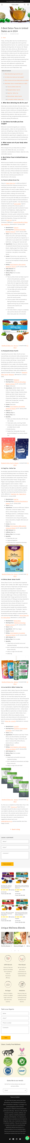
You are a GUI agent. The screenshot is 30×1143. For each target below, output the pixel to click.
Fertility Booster (6, 946)
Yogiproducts (22, 494)
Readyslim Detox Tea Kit (14, 90)
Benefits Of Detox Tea (7, 345)
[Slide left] (11, 950)
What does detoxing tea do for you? (14, 74)
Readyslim (11, 374)
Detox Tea (7, 721)
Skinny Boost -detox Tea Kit (15, 96)
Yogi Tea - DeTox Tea (12, 93)
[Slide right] (18, 950)
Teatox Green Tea (10, 183)
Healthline (7, 224)
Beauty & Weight (18, 946)
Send (6, 1037)
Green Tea (9, 220)
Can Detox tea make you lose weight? (14, 77)
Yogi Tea (16, 499)
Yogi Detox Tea (14, 494)
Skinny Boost (6, 617)
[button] (2, 4)
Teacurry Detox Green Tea (14, 86)
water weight (17, 203)
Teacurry (16, 227)
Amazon (16, 463)
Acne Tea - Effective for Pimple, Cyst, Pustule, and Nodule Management (7, 913)
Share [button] (4, 37)
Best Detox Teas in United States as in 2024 (16, 83)
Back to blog (16, 829)
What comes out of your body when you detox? (17, 80)
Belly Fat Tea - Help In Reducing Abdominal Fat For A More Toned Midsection (22, 886)
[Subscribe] (25, 1090)
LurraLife (13, 721)
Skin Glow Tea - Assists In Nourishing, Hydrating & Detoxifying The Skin (6, 886)
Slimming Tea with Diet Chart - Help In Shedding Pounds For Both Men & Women (21, 913)
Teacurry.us (14, 807)
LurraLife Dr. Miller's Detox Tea (15, 99)
